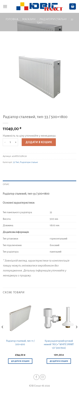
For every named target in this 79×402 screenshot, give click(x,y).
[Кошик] (72, 6)
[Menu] (5, 6)
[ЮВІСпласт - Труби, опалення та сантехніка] (39, 6)
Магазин (29, 19)
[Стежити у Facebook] (36, 377)
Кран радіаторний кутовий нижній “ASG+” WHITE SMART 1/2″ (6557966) (59, 344)
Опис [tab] (6, 184)
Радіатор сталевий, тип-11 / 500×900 (20, 343)
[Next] (76, 334)
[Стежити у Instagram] (42, 377)
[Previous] (2, 334)
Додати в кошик (39, 142)
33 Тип (16, 162)
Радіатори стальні (53, 19)
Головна (12, 19)
